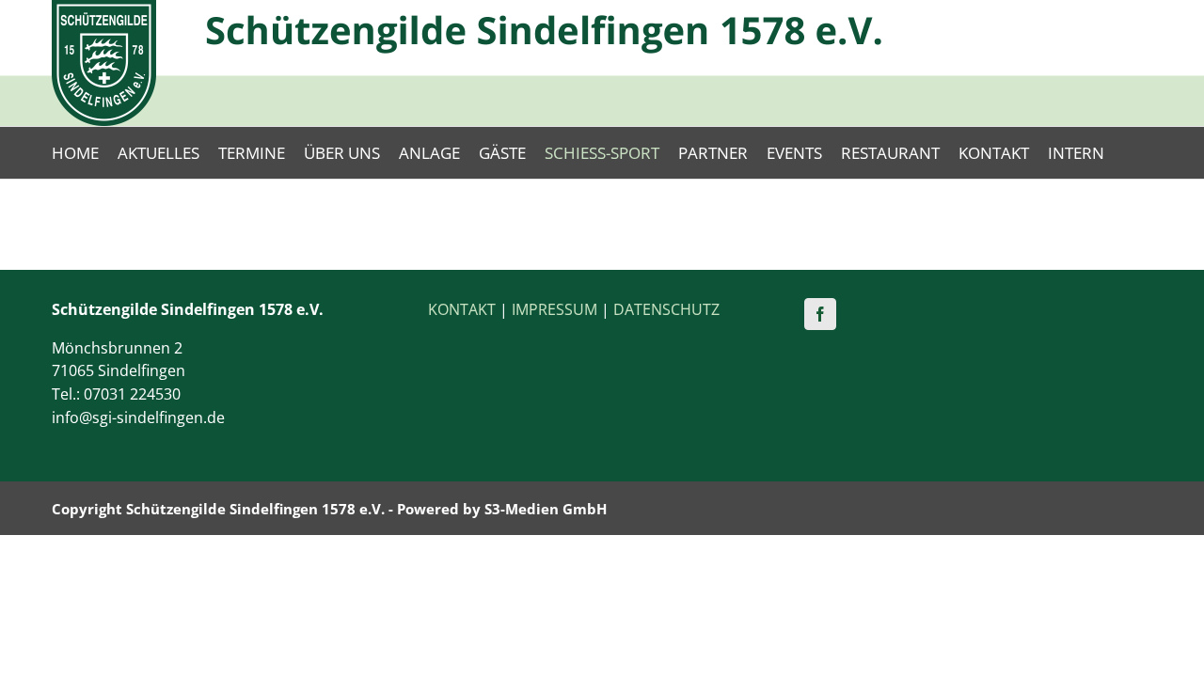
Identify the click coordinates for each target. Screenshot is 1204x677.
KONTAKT (462, 309)
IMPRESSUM (554, 309)
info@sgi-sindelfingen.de (138, 417)
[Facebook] (820, 314)
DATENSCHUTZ (666, 309)
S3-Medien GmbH (545, 508)
